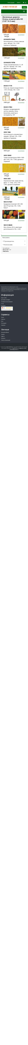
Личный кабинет (5, 332)
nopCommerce (9, 347)
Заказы (3, 334)
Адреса (3, 336)
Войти (18, 2)
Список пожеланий (5, 340)
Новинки (3, 325)
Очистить (6, 251)
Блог (2, 321)
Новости (3, 319)
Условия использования (6, 301)
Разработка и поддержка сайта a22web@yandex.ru (18, 349)
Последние (3, 323)
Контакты (3, 305)
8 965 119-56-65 (10, 6)
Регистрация (11, 2)
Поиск (24, 7)
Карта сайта (4, 297)
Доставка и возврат (5, 299)
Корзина (3, 338)
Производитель (9, 241)
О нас (2, 303)
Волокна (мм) (8, 245)
